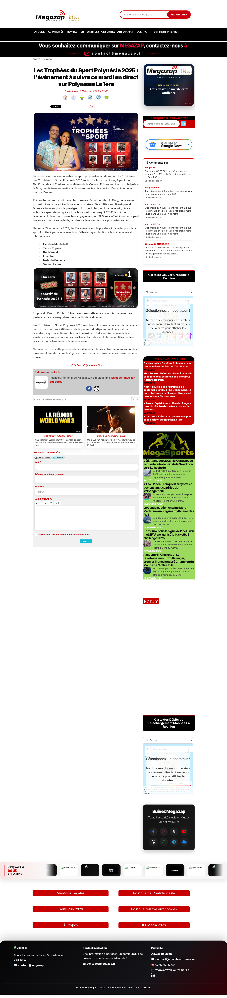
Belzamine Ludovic (48, 372)
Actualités (56, 31)
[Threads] (153, 842)
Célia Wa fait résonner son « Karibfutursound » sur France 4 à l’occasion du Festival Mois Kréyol (111, 442)
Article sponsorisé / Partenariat (110, 31)
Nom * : (38, 462)
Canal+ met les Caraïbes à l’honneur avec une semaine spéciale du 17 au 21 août (168, 365)
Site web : (39, 486)
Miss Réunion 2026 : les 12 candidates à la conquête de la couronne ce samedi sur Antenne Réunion (168, 376)
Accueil (39, 31)
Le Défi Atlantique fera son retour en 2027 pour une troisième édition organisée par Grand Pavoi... (172, 474)
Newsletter (75, 31)
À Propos (70, 925)
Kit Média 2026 (154, 925)
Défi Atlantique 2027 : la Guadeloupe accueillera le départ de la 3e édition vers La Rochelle (168, 464)
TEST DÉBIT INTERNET (165, 31)
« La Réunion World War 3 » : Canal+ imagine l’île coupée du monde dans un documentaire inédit (58, 442)
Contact (143, 31)
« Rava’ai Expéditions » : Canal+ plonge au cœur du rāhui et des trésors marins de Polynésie (168, 406)
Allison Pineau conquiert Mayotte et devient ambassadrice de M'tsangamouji (167, 487)
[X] (174, 831)
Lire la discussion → (155, 181)
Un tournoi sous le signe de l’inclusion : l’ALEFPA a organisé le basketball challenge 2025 (168, 534)
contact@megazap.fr (32, 965)
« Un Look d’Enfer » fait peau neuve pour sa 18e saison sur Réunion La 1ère (168, 418)
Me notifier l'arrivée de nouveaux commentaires (64, 534)
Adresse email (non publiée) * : (50, 474)
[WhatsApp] (164, 842)
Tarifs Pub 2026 (70, 909)
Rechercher (178, 14)
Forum (151, 601)
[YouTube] (184, 831)
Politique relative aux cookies (154, 909)
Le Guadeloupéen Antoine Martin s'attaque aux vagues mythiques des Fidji (168, 511)
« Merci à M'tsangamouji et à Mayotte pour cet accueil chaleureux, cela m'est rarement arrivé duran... (172, 497)
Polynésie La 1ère (92, 365)
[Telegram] (174, 842)
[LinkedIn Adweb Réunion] (153, 975)
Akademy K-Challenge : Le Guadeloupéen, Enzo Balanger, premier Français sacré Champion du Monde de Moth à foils (168, 560)
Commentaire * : (43, 498)
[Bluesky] (184, 842)
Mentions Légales (70, 893)
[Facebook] (153, 831)
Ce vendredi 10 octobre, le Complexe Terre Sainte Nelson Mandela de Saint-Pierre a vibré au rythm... (173, 544)
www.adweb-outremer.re (172, 970)
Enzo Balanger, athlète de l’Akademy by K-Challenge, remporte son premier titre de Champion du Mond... (173, 571)
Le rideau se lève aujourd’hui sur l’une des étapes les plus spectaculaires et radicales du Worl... (173, 521)
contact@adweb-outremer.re (175, 959)
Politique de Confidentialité (154, 893)
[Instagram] (164, 831)
